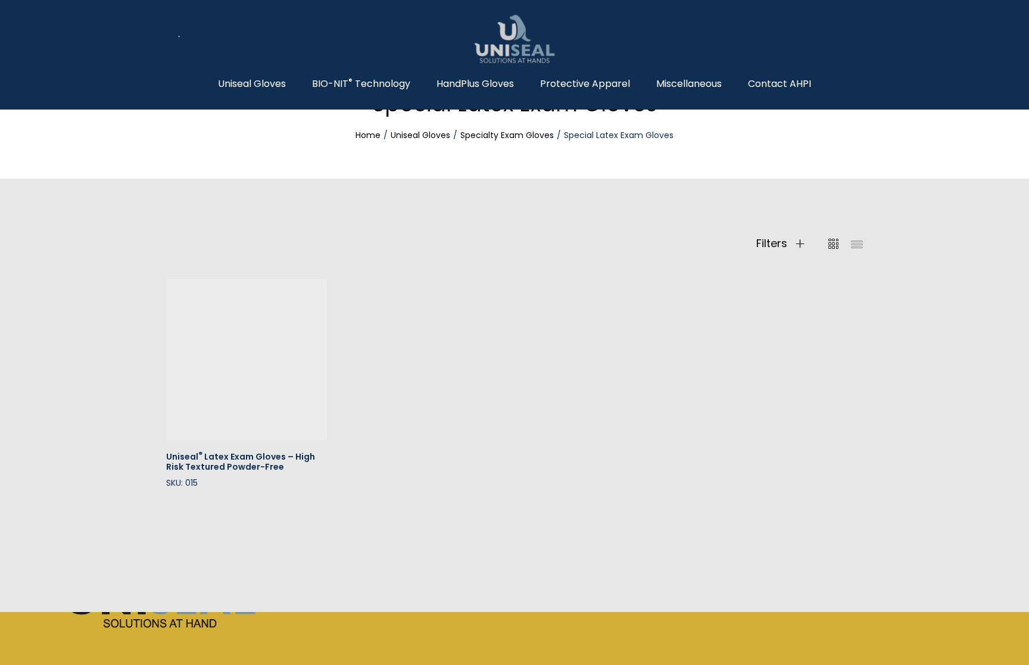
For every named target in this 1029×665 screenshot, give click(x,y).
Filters (773, 243)
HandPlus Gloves (475, 84)
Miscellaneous (689, 84)
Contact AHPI (779, 84)
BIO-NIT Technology (361, 84)
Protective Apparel (585, 84)
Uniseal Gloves (252, 84)
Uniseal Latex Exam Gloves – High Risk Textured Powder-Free (240, 462)
